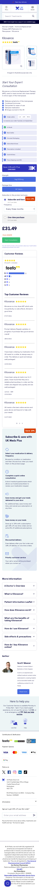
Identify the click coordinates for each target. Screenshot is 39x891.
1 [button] (16, 423)
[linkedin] (20, 772)
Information (6, 802)
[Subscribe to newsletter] (34, 815)
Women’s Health (7, 27)
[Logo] (19, 8)
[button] (19, 205)
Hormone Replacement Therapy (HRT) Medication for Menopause (16, 29)
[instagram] (14, 772)
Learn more (11, 169)
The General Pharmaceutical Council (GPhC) (22, 862)
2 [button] (19, 423)
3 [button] (22, 423)
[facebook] (9, 772)
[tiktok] (25, 772)
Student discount (21, 2)
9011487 (19, 869)
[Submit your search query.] (33, 16)
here (33, 22)
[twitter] (3, 772)
